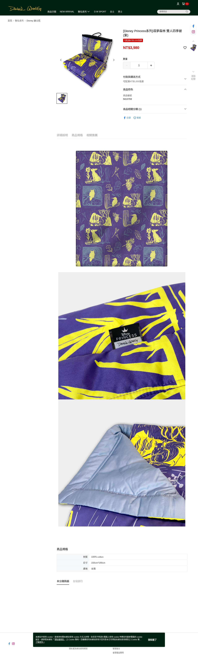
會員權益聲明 (118, 653)
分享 (129, 118)
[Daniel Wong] (25, 8)
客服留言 (116, 649)
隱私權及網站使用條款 (78, 649)
